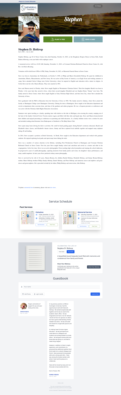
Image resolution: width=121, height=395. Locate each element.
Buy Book (70, 251)
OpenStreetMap (62, 390)
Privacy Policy (56, 387)
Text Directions (41, 224)
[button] (28, 216)
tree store (53, 187)
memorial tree (29, 187)
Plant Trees (52, 224)
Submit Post (95, 294)
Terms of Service (65, 387)
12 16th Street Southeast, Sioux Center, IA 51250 (47, 220)
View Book (61, 251)
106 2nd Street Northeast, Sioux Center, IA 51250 (90, 222)
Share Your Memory (93, 267)
